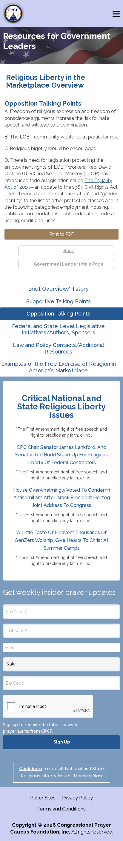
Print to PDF (62, 234)
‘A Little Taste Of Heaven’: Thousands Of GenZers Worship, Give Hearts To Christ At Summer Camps (61, 540)
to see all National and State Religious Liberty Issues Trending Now (61, 772)
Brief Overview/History (58, 289)
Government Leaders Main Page (69, 264)
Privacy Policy (77, 798)
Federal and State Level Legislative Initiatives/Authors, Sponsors (58, 329)
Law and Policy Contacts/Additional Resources (58, 348)
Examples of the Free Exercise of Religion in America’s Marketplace (58, 367)
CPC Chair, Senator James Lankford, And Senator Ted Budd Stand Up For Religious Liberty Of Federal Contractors (61, 454)
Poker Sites (43, 798)
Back (68, 250)
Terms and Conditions (61, 809)
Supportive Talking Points (58, 301)
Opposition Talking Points (58, 313)
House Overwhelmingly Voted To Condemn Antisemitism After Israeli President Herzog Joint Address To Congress (61, 497)
